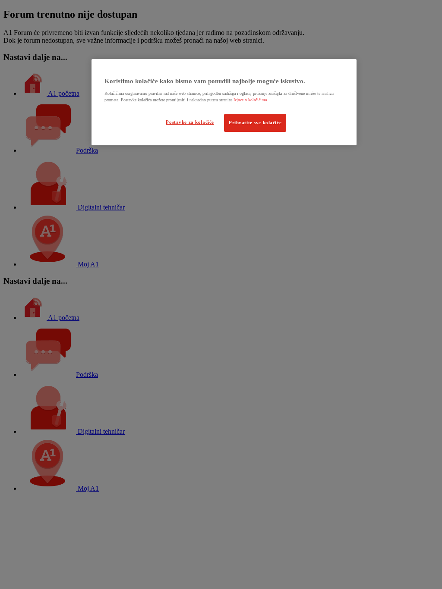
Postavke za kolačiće (190, 122)
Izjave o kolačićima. (251, 99)
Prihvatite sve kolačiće (255, 122)
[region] (224, 102)
